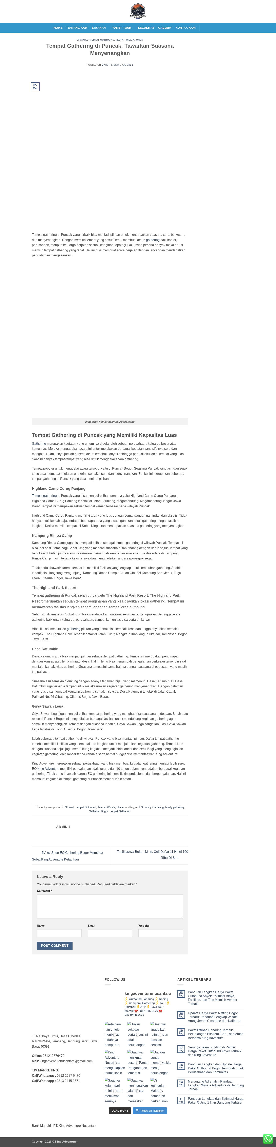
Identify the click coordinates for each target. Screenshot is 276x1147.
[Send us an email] (219, 27)
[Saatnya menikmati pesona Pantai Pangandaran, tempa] (137, 1063)
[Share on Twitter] (102, 793)
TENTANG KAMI (77, 27)
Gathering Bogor (98, 811)
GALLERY (165, 27)
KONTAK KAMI (186, 27)
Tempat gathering (44, 495)
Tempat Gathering (119, 811)
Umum (139, 40)
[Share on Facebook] (95, 793)
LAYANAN (99, 27)
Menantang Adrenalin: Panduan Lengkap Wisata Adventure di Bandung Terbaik (216, 1085)
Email (91, 925)
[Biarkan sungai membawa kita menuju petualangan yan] (161, 1063)
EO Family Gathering (151, 807)
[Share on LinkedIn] (124, 793)
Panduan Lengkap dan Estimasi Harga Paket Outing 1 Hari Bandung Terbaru (215, 1100)
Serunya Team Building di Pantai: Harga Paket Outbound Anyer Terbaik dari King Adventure (214, 1051)
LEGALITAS (146, 27)
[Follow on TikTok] (214, 27)
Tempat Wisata (125, 40)
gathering (153, 240)
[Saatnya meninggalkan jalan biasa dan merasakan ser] (137, 1091)
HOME (58, 27)
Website (144, 925)
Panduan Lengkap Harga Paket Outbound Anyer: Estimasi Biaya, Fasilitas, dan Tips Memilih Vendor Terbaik (212, 998)
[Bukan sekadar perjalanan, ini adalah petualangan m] (137, 1035)
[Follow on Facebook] (203, 27)
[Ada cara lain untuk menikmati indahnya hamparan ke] (115, 1035)
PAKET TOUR (122, 27)
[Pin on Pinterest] (117, 793)
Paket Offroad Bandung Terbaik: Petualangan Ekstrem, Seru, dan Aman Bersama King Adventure (215, 1034)
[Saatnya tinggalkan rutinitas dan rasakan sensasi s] (161, 1035)
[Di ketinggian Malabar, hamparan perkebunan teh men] (161, 1091)
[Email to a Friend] (110, 793)
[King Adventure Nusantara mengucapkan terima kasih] (115, 1063)
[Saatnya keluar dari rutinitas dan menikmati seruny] (115, 1091)
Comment (44, 890)
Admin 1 (128, 65)
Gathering (39, 443)
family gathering (174, 807)
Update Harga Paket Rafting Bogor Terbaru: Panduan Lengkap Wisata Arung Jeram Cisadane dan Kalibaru (214, 1017)
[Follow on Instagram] (209, 27)
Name (41, 925)
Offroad (83, 40)
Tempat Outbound (102, 40)
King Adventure (48, 768)
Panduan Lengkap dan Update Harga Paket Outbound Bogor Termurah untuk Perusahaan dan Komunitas (216, 1068)
